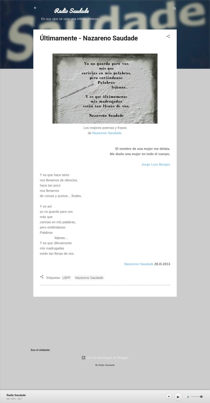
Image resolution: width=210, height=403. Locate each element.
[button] (168, 36)
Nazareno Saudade (138, 264)
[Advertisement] (105, 322)
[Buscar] (175, 9)
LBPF (67, 278)
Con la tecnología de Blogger (107, 357)
